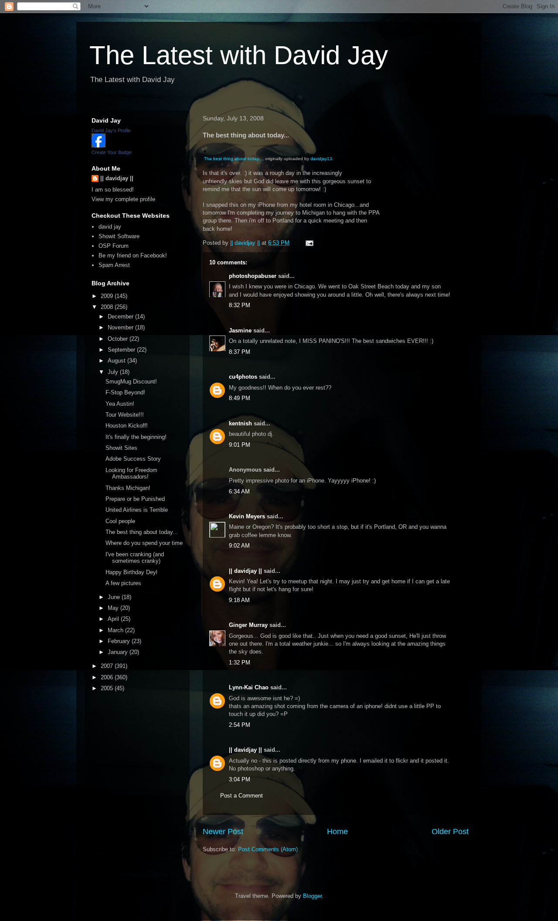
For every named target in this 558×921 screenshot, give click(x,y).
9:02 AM (239, 545)
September (122, 349)
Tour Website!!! (124, 414)
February (120, 641)
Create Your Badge (112, 152)
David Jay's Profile (111, 130)
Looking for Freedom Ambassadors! (131, 473)
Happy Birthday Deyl (131, 572)
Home (337, 831)
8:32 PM (239, 305)
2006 (108, 677)
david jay (110, 226)
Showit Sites (121, 448)
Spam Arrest (114, 265)
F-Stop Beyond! (125, 392)
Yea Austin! (119, 404)
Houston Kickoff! (126, 425)
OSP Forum (114, 246)
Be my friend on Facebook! (133, 255)
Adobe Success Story (133, 458)
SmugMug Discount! (131, 381)
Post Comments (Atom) (268, 849)
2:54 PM (239, 725)
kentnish (240, 423)
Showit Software (119, 236)
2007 (108, 666)
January (118, 652)
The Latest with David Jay (238, 55)
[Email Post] (309, 243)
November (121, 327)
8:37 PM (239, 352)
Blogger (312, 896)
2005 (108, 688)
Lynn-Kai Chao (249, 687)
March (116, 630)
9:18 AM (239, 600)
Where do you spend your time (144, 543)
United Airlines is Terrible (136, 510)
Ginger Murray (248, 625)
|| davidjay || (245, 571)
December (121, 316)
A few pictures (123, 583)
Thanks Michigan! (127, 488)
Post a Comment (241, 795)
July (114, 372)
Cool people (120, 521)
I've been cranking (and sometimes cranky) (134, 558)
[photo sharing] (205, 150)
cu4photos (243, 376)
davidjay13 (321, 158)
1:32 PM (239, 662)
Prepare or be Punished (135, 499)
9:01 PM (239, 445)
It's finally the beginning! (136, 437)
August (117, 360)
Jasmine (240, 330)
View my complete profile (123, 199)
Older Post (450, 831)
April (114, 619)
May (114, 608)
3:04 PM (239, 779)
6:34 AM (239, 491)
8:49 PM (239, 398)
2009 (108, 296)
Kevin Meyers (247, 516)
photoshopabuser (252, 276)
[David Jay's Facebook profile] (98, 145)
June (115, 597)
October (118, 339)
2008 (108, 307)
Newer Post (223, 831)
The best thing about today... (233, 158)
